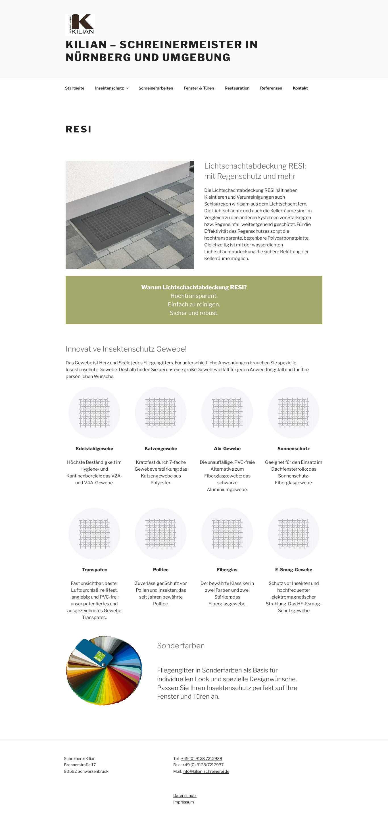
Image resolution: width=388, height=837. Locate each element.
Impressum (183, 801)
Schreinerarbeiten (156, 88)
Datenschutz (185, 795)
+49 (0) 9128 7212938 (201, 758)
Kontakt (300, 88)
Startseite (74, 88)
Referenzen (271, 88)
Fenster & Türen (199, 88)
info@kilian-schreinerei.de (206, 771)
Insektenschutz (109, 88)
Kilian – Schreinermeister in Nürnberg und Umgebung (162, 51)
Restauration (237, 88)
